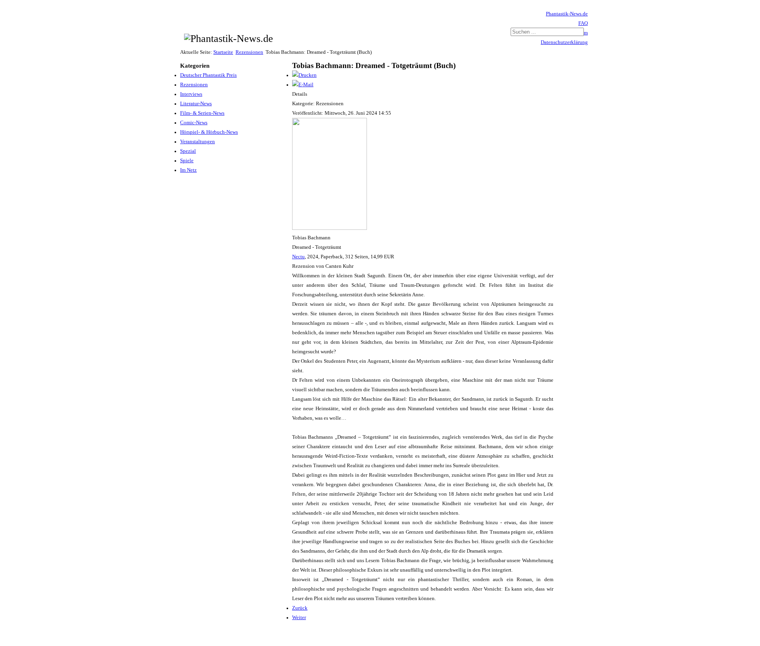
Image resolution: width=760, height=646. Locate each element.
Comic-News (193, 122)
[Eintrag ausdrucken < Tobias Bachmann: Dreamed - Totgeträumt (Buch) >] (304, 75)
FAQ (583, 23)
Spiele (187, 160)
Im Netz (188, 170)
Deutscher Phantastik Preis (208, 75)
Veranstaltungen (197, 141)
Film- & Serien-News (202, 113)
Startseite (223, 52)
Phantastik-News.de (567, 14)
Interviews (191, 94)
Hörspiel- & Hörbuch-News (209, 132)
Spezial (188, 151)
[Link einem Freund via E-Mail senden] (303, 84)
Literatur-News (196, 103)
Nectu (298, 257)
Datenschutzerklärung (564, 42)
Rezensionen (249, 52)
